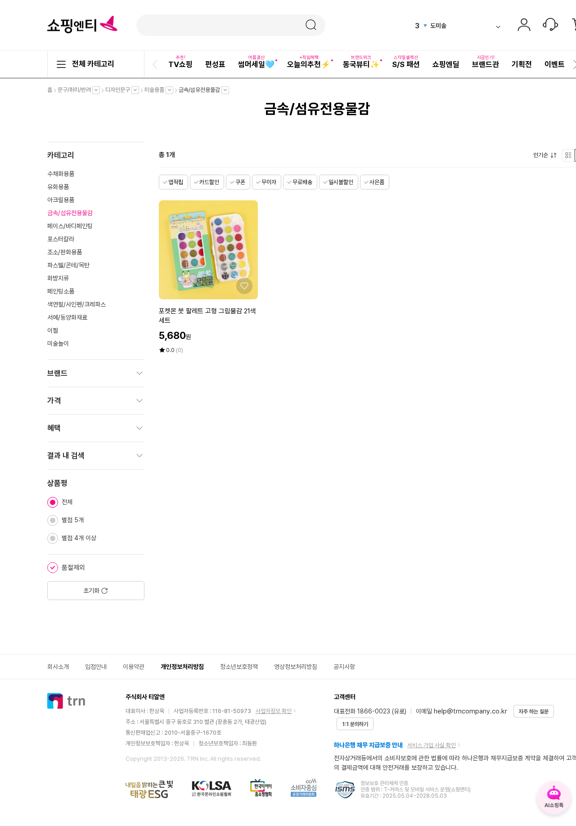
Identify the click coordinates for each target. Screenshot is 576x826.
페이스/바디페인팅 (70, 226)
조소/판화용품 (64, 252)
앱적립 (175, 182)
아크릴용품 (60, 199)
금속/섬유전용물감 (202, 90)
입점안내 (96, 666)
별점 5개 (73, 520)
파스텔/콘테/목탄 (68, 265)
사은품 (376, 182)
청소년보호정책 (239, 666)
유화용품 (58, 186)
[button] (156, 64)
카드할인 (209, 182)
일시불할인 (340, 182)
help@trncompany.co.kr (470, 711)
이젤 (52, 330)
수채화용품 (60, 173)
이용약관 (133, 666)
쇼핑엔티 (82, 25)
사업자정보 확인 (274, 711)
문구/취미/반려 (76, 90)
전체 (67, 502)
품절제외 (73, 568)
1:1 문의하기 (355, 724)
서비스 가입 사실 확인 (431, 745)
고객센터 (550, 26)
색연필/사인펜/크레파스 (76, 304)
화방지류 (58, 278)
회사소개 (58, 666)
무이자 (268, 182)
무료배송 (302, 182)
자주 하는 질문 (534, 712)
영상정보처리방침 (295, 666)
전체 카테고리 (93, 63)
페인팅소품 (60, 291)
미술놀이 (58, 343)
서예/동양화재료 (67, 317)
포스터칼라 (60, 239)
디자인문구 (120, 90)
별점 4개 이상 (79, 538)
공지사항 (344, 666)
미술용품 (156, 90)
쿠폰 (240, 182)
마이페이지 (524, 26)
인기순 (543, 155)
